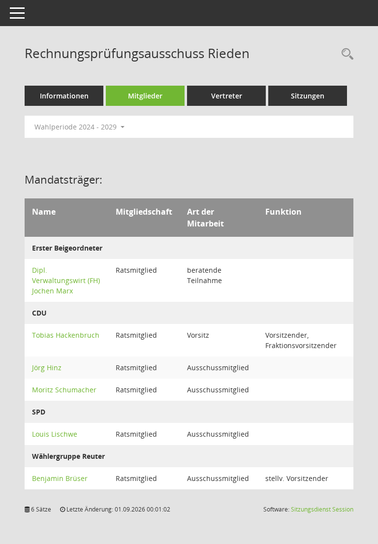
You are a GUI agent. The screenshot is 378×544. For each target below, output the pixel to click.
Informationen (64, 95)
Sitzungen (307, 95)
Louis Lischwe (54, 434)
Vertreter (226, 95)
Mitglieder (145, 95)
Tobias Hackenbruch (65, 335)
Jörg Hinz (47, 367)
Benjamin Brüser (60, 478)
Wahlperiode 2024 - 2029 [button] (76, 126)
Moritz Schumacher (64, 389)
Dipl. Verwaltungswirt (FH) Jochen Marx (66, 280)
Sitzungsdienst (322, 509)
